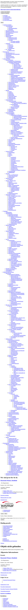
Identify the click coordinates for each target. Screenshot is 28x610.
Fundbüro (13, 349)
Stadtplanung (11, 74)
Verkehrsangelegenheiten (13, 412)
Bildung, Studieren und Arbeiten (15, 203)
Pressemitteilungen (9, 33)
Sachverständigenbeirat (18, 68)
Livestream (10, 283)
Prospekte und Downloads (11, 268)
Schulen (10, 91)
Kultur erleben (14, 262)
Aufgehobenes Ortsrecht (16, 345)
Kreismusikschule (12, 98)
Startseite (5, 538)
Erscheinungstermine (12, 38)
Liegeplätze (13, 385)
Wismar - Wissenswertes (11, 180)
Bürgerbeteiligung (9, 35)
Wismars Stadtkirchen (12, 186)
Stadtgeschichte (17, 125)
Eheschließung (14, 357)
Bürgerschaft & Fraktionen (13, 274)
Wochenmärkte (11, 152)
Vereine (9, 153)
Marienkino (13, 218)
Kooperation (16, 129)
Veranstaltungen (11, 206)
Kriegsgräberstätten (15, 376)
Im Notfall (13, 411)
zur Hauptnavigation (7, 17)
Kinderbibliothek (14, 104)
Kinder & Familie (12, 201)
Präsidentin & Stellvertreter (16, 280)
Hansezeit (13, 147)
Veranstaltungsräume (12, 224)
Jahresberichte (14, 308)
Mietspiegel (10, 88)
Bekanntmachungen (10, 30)
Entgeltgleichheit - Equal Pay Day (18, 317)
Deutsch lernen (11, 204)
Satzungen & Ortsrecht (13, 342)
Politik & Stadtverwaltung (8, 272)
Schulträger (10, 92)
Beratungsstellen (14, 311)
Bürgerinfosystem (12, 290)
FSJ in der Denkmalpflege (19, 136)
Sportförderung (14, 167)
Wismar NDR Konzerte (16, 219)
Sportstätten (13, 161)
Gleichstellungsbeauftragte (16, 307)
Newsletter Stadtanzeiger (6, 586)
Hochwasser (10, 45)
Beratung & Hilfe (11, 199)
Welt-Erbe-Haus (17, 64)
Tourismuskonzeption (10, 269)
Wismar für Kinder (12, 101)
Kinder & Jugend (9, 99)
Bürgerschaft (8, 273)
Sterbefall (13, 361)
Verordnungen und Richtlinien (17, 344)
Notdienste (8, 43)
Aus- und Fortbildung (18, 404)
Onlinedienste (8, 55)
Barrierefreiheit (11, 240)
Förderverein (16, 135)
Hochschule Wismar (12, 96)
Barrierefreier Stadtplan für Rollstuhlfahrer (17, 447)
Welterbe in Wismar (18, 65)
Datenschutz (13, 299)
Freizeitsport (13, 157)
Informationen (16, 105)
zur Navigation (6, 19)
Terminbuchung (4, 499)
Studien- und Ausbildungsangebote (18, 429)
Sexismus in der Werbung (16, 319)
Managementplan (17, 67)
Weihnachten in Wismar (16, 222)
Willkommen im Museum (16, 115)
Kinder (12, 358)
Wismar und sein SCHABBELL (20, 103)
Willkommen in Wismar (10, 194)
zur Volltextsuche (6, 16)
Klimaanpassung (14, 70)
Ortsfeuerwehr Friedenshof (21, 409)
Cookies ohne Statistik (5, 11)
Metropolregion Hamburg (16, 72)
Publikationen (11, 89)
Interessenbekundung (12, 28)
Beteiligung (10, 286)
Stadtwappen (11, 184)
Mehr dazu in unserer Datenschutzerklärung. (11, 9)
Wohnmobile (11, 251)
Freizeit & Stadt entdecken (16, 261)
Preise (12, 386)
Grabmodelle (13, 367)
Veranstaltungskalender (13, 214)
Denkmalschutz (11, 83)
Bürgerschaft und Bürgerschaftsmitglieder (16, 277)
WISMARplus (9, 212)
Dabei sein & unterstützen (16, 133)
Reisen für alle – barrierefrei (16, 469)
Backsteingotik (14, 146)
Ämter (9, 454)
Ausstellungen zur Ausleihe (16, 328)
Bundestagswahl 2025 (12, 440)
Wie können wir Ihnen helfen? (7, 518)
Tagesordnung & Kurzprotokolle (17, 294)
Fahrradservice (11, 252)
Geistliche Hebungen (15, 187)
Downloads (13, 337)
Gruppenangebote (14, 254)
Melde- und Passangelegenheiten (17, 348)
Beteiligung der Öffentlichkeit (12, 31)
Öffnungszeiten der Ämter (6, 497)
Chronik (12, 150)
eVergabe (10, 27)
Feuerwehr (10, 44)
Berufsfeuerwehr (14, 401)
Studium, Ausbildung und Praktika (15, 425)
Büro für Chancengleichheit (11, 304)
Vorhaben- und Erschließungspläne (18, 77)
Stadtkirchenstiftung (15, 188)
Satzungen (10, 461)
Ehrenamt (10, 154)
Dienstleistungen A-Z (10, 53)
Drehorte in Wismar (12, 238)
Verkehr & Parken (9, 178)
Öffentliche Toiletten (12, 259)
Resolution (13, 331)
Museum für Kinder (15, 106)
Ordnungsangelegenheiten (13, 413)
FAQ (9, 433)
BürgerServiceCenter (12, 347)
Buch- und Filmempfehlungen (17, 327)
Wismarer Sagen (14, 108)
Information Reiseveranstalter (14, 253)
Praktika (12, 431)
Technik (15, 405)
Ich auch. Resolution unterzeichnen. (18, 333)
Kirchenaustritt (14, 360)
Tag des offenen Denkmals (16, 221)
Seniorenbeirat (14, 302)
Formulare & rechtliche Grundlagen (18, 170)
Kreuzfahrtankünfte (15, 220)
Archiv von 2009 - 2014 (16, 296)
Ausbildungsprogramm (15, 430)
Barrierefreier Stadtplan (16, 244)
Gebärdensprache (9, 451)
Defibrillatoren (11, 48)
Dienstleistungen (11, 456)
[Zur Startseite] (14, 506)
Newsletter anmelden (15, 41)
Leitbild (15, 397)
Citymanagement (11, 436)
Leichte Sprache (14, 137)
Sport (9, 156)
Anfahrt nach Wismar (12, 248)
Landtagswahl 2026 (12, 438)
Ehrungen (10, 181)
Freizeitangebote (11, 171)
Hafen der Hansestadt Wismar (14, 384)
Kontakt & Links (14, 169)
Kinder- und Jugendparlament (17, 301)
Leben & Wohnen (12, 200)
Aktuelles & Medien (7, 24)
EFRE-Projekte (11, 50)
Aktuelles (13, 120)
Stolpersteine (13, 316)
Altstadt (10, 226)
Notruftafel (10, 47)
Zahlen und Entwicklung (16, 379)
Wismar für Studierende (13, 260)
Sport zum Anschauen (15, 160)
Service (7, 239)
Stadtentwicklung (14, 69)
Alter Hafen (10, 227)
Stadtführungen (11, 232)
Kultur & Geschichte (10, 112)
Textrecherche (14, 295)
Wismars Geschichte (12, 463)
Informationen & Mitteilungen (14, 292)
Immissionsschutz (12, 84)
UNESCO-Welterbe (15, 63)
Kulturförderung (11, 143)
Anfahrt (10, 459)
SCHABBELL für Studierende (20, 118)
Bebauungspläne (14, 76)
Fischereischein (14, 351)
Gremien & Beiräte (12, 300)
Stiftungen (10, 192)
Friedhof (10, 364)
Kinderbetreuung (11, 110)
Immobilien (10, 29)
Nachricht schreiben (5, 495)
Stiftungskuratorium (15, 190)
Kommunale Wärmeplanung (17, 71)
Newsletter (10, 40)
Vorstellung (16, 395)
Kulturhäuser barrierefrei (16, 241)
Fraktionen (13, 281)
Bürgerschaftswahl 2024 (13, 442)
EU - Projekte (8, 49)
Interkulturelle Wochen (15, 323)
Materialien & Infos (12, 324)
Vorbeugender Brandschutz (19, 403)
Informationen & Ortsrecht (16, 297)
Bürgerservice (6, 51)
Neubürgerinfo (11, 198)
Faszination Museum (15, 124)
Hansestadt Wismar (9, 480)
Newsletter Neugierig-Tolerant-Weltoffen (9, 589)
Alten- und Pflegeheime (13, 174)
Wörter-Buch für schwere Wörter (15, 472)
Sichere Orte (13, 315)
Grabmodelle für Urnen (18, 369)
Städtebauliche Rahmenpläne (17, 78)
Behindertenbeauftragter (16, 303)
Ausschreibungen (9, 26)
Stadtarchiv (10, 140)
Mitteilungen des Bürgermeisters (17, 293)
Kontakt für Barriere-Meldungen (12, 474)
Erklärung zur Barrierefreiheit (12, 473)
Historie (15, 398)
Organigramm (16, 396)
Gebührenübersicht (15, 363)
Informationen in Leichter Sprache (15, 471)
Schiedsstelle (11, 420)
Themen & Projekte (12, 314)
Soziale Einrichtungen (12, 176)
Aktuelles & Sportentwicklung (17, 166)
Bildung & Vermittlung (15, 131)
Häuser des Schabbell (18, 126)
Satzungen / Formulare (15, 381)
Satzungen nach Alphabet (16, 343)
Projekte (12, 164)
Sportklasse (13, 159)
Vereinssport (13, 158)
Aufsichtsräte (13, 289)
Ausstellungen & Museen (13, 233)
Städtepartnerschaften (12, 183)
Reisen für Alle (14, 242)
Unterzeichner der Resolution (20, 335)
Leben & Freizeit (9, 151)
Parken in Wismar (12, 249)
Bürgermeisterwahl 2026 (13, 439)
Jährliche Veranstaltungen (16, 217)
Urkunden (13, 362)
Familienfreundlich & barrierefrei (20, 116)
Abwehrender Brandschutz (19, 402)
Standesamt (10, 356)
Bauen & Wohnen (9, 60)
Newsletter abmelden (15, 42)
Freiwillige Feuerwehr (18, 406)
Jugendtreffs (10, 111)
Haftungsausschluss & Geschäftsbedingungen (15, 256)
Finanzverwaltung (12, 416)
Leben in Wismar (6, 58)
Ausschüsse (13, 282)
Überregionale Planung (13, 82)
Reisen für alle (11, 445)
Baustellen (8, 34)
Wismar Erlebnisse (9, 231)
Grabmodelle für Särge (18, 368)
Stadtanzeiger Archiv (12, 37)
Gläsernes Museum (17, 128)
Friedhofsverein (14, 383)
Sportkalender (14, 163)
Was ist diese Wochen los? (16, 265)
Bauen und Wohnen (12, 355)
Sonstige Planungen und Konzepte (18, 81)
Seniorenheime (11, 177)
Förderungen (11, 94)
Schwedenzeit (14, 149)
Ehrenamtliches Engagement (14, 205)
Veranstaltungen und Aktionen (17, 336)
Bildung (7, 90)
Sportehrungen (14, 165)
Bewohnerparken (14, 353)
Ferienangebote (11, 109)
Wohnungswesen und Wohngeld (17, 350)
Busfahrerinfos (14, 258)
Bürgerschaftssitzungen (16, 275)
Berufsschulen (11, 95)
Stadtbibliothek (11, 172)
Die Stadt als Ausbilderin (16, 426)
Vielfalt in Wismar (12, 197)
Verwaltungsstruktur (12, 341)
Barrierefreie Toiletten (15, 246)
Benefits (10, 432)
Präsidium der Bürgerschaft (16, 279)
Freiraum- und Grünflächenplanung (18, 79)
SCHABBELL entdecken (16, 263)
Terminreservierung (10, 56)
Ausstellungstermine (15, 122)
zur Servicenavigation (7, 20)
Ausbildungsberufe (15, 427)
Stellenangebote (11, 424)
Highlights (13, 267)
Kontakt (10, 247)
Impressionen (11, 229)
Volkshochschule (11, 97)
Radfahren (10, 179)
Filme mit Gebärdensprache (16, 138)
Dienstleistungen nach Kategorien (13, 54)
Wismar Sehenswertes (10, 225)
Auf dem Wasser (11, 235)
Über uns (10, 306)
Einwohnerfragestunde (15, 287)
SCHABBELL (11, 113)
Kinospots (13, 322)
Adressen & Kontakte (10, 57)
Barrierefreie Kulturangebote (14, 144)
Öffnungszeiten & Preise (16, 119)
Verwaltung (10, 453)
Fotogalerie (13, 326)
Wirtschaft (8, 435)
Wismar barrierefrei (10, 444)
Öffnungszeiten (11, 457)
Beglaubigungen (14, 354)
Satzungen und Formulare (13, 85)
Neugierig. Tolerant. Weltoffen (14, 329)
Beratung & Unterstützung (13, 310)
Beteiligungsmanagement (13, 418)
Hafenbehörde (14, 388)
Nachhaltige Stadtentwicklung (14, 62)
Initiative (13, 330)
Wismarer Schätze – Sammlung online (19, 123)
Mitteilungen (13, 390)
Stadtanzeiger (8, 36)
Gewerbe (10, 415)
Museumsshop (14, 130)
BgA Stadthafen (14, 389)
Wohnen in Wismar (12, 86)
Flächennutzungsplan (15, 75)
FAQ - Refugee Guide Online (14, 195)
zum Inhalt (5, 15)
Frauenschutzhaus (14, 313)
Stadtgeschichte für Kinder (16, 102)
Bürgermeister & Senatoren (14, 340)
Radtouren (10, 236)
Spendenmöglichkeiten (13, 193)
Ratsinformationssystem (13, 285)
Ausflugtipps (11, 234)
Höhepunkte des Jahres (13, 215)
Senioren (7, 173)
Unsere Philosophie (12, 423)
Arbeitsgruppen (14, 288)
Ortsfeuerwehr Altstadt (20, 408)
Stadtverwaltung (9, 338)
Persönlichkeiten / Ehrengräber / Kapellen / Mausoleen (17, 378)
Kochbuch (10, 208)
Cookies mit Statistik (5, 13)
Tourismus (5, 211)
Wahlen (7, 437)
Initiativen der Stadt (12, 419)
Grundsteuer (13, 417)
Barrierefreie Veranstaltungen (17, 245)
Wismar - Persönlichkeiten (13, 185)
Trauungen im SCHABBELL (17, 132)
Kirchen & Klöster (12, 228)
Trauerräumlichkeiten (15, 375)
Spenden (13, 191)
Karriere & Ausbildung (10, 422)
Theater (9, 142)
